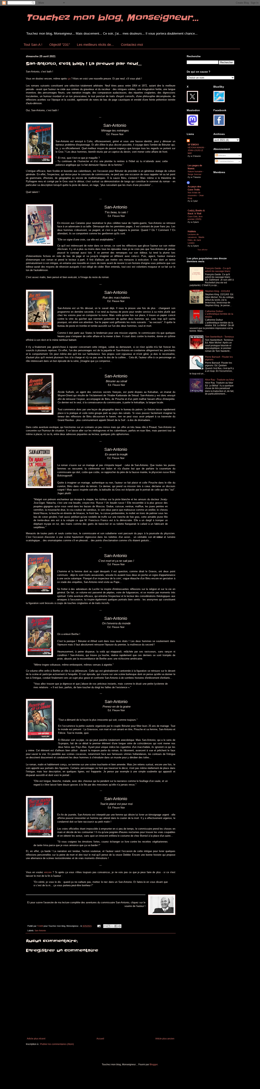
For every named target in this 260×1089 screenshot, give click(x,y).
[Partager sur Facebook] (116, 926)
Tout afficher (202, 250)
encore (48, 872)
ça (69, 78)
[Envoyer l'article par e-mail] (98, 926)
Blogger (154, 1064)
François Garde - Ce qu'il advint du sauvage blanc (218, 269)
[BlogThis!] (109, 926)
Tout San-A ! (33, 45)
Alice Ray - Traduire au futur (219, 379)
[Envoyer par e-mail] (105, 926)
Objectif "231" (59, 45)
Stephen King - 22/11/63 (217, 291)
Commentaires (226, 161)
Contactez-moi (132, 45)
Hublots (192, 231)
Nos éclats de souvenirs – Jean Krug (196, 195)
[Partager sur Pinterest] (119, 926)
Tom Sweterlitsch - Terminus (219, 336)
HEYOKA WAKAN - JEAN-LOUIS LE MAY (196, 150)
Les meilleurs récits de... (95, 45)
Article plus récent (36, 1038)
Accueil (100, 1038)
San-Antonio (40, 930)
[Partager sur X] (112, 926)
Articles (222, 155)
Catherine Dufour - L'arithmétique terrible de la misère (219, 314)
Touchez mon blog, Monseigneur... (112, 18)
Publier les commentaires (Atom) (57, 1044)
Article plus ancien (164, 1038)
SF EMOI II (193, 144)
